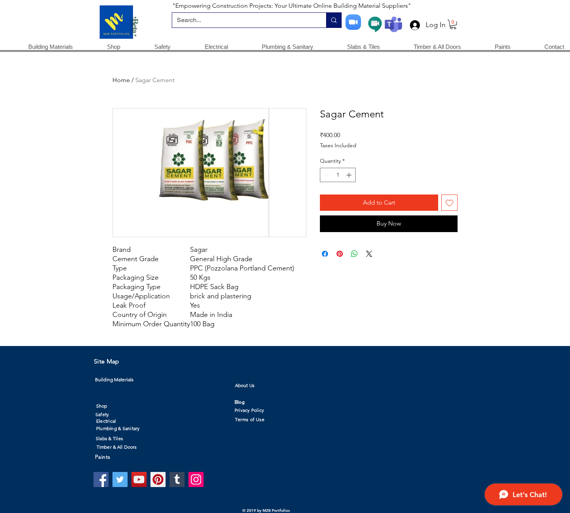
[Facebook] (101, 479)
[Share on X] (369, 253)
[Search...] (333, 20)
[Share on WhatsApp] (354, 253)
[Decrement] (326, 175)
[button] (453, 24)
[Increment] (349, 175)
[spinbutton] (338, 175)
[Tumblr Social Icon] (177, 479)
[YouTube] (139, 479)
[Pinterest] (158, 479)
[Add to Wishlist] (449, 203)
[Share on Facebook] (325, 253)
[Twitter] (120, 479)
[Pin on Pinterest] (339, 253)
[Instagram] (196, 479)
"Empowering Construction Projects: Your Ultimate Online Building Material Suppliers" (291, 5)
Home (121, 80)
